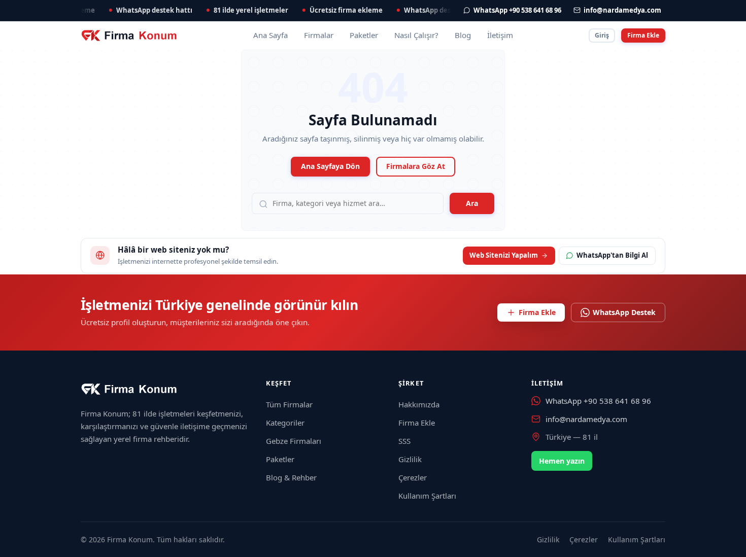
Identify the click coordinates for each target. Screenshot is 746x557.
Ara (472, 203)
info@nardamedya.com (586, 419)
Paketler (364, 35)
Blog (463, 35)
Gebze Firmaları (293, 441)
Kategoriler (285, 422)
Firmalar (318, 35)
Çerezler (412, 477)
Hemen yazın (562, 461)
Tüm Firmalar (289, 404)
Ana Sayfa (270, 35)
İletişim (500, 35)
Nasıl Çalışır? (416, 35)
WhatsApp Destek (624, 312)
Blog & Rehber (291, 477)
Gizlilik (410, 459)
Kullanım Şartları (427, 496)
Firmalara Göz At (415, 166)
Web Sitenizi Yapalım (503, 255)
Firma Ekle (643, 35)
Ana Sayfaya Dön (330, 166)
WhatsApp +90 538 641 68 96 (598, 401)
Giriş (602, 35)
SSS (404, 441)
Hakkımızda (418, 404)
